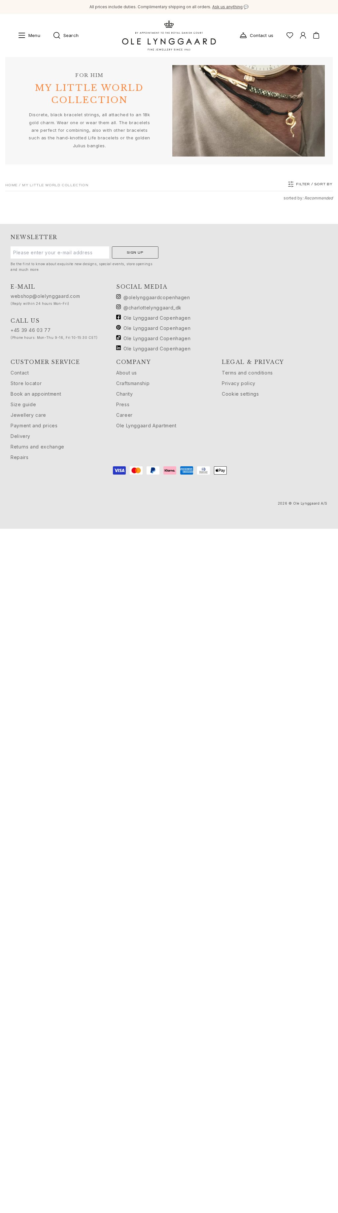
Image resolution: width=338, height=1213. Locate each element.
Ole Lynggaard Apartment (146, 425)
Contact (20, 372)
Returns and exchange (37, 446)
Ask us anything (227, 6)
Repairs (19, 457)
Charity (124, 394)
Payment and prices (34, 425)
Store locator (26, 383)
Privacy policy (238, 383)
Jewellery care (28, 415)
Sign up (135, 252)
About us (126, 372)
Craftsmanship (133, 383)
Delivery (20, 436)
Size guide (23, 404)
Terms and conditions (247, 372)
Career (124, 415)
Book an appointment (36, 394)
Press (122, 404)
